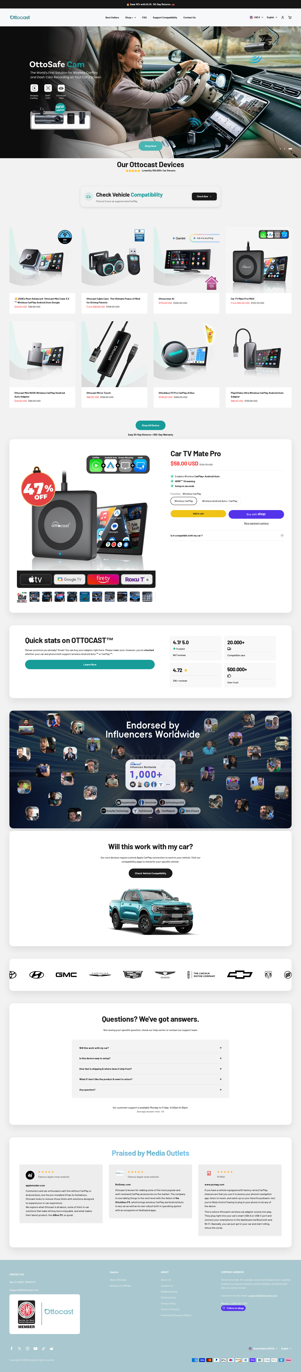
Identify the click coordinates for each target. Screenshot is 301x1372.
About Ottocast (118, 1279)
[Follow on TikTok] (43, 1348)
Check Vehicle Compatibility (150, 873)
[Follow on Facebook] (11, 1348)
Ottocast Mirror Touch (99, 392)
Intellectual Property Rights (176, 1315)
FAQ (144, 17)
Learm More (89, 664)
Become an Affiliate (120, 1285)
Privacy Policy (168, 1303)
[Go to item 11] (147, 597)
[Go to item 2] (34, 597)
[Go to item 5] (72, 597)
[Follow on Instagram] (27, 1348)
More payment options (256, 523)
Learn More (150, 145)
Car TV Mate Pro (196, 453)
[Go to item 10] (135, 597)
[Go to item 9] (122, 597)
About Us (166, 1279)
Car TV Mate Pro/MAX (242, 298)
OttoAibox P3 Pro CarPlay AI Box (177, 392)
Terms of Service (170, 1309)
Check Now (202, 196)
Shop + (129, 17)
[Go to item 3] (47, 597)
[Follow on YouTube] (35, 1348)
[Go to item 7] (97, 597)
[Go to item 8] (110, 597)
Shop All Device (150, 425)
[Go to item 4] (60, 597)
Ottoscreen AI (166, 298)
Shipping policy (169, 1291)
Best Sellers (112, 17)
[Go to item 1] (22, 597)
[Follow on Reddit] (51, 1348)
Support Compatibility (165, 17)
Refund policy (168, 1297)
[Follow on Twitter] (19, 1348)
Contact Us (189, 17)
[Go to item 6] (85, 597)
